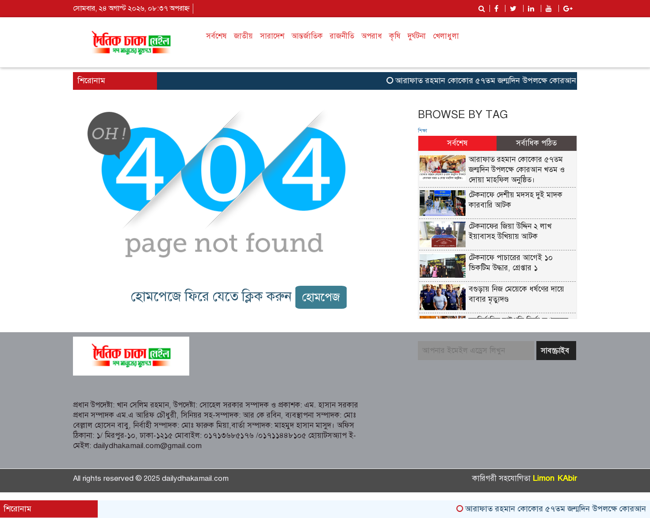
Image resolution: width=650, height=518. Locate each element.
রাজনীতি (342, 36)
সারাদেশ (272, 36)
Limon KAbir (555, 478)
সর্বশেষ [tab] (457, 143)
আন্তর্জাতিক (307, 36)
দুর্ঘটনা (417, 36)
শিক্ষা (422, 131)
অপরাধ (371, 36)
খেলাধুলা (446, 36)
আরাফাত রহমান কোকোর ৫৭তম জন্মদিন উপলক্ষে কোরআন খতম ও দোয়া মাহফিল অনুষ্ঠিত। (517, 169)
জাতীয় (243, 36)
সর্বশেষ (216, 36)
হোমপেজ (321, 297)
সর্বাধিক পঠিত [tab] (536, 143)
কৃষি (395, 36)
